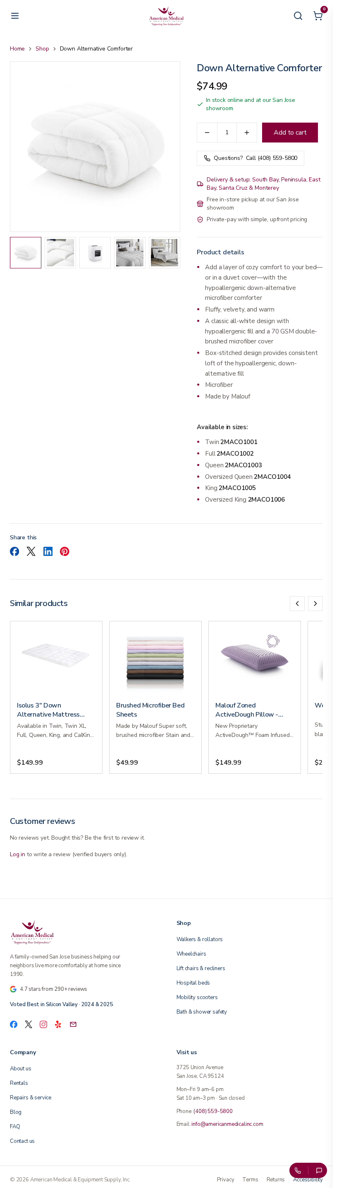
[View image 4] (130, 252)
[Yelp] (58, 1024)
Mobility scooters (197, 997)
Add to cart (290, 132)
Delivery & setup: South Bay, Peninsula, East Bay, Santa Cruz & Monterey (263, 184)
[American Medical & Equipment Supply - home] (166, 16)
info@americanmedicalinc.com (227, 1124)
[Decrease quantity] (207, 132)
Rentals (19, 1083)
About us (20, 1068)
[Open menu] (15, 15)
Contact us (22, 1141)
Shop (42, 49)
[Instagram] (43, 1024)
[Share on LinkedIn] (48, 551)
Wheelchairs (191, 954)
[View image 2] (60, 252)
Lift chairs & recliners (201, 968)
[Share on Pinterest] (64, 551)
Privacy (225, 1179)
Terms (250, 1179)
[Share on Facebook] (14, 551)
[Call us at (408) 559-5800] (297, 1170)
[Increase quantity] (247, 132)
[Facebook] (13, 1024)
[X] (28, 1024)
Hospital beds (193, 983)
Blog (15, 1112)
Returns (276, 1179)
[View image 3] (95, 252)
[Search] (298, 15)
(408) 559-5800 (213, 1111)
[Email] (73, 1024)
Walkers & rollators (200, 939)
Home (17, 49)
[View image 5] (164, 252)
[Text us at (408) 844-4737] (319, 1170)
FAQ (15, 1126)
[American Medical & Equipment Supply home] (83, 932)
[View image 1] (25, 252)
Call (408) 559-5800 (255, 158)
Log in (17, 854)
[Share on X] (31, 551)
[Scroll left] (297, 603)
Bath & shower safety (202, 1012)
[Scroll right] (315, 603)
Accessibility (308, 1179)
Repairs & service (30, 1097)
